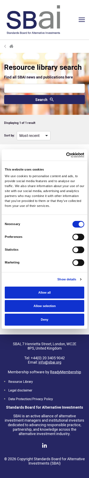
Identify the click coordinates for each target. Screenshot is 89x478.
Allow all (44, 292)
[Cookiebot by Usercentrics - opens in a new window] (66, 155)
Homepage (11, 46)
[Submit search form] (44, 99)
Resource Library (20, 382)
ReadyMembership (65, 372)
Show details (66, 279)
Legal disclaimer (20, 390)
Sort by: (9, 135)
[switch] (78, 237)
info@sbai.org (49, 362)
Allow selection (45, 306)
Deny (44, 319)
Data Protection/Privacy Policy (30, 399)
